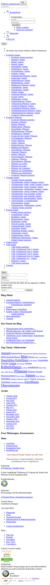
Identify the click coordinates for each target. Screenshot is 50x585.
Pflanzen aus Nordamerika (22, 171)
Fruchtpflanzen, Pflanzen (21, 138)
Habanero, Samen (18, 261)
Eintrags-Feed (11, 446)
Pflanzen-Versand (35, 372)
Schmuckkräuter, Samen (21, 226)
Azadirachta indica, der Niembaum (20, 340)
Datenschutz (11, 522)
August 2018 (11, 398)
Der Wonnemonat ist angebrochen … (21, 342)
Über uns (10, 535)
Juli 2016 (10, 426)
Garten (12, 363)
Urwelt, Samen (17, 97)
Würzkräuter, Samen (19, 233)
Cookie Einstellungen (15, 526)
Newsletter (10, 539)
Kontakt (9, 537)
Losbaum (24, 367)
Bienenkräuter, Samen (20, 219)
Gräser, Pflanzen (18, 140)
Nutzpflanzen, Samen (20, 90)
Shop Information (13, 316)
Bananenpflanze (17, 353)
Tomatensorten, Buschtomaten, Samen (26, 198)
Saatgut (23, 376)
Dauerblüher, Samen (19, 66)
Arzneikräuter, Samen (20, 214)
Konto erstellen (22, 27)
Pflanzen (20, 371)
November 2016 (12, 417)
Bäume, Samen (17, 62)
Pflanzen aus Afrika (19, 164)
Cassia (36, 357)
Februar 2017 (11, 410)
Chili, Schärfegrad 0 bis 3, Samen (24, 249)
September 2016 (12, 421)
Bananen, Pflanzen (19, 122)
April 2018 (10, 403)
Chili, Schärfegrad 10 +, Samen (24, 258)
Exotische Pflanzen (14, 117)
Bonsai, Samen (17, 64)
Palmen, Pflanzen (18, 154)
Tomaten (9, 318)
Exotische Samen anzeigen (22, 57)
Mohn (40, 367)
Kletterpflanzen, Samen (20, 80)
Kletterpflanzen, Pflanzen (21, 145)
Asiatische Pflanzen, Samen (22, 106)
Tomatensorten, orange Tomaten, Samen (27, 191)
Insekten (28, 363)
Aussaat (6, 353)
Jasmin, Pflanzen (18, 143)
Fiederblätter (43, 360)
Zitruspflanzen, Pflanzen (21, 161)
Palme (6, 372)
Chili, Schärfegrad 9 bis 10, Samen (25, 256)
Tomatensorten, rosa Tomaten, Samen (26, 194)
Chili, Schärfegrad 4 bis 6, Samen (24, 251)
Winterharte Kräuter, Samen (22, 231)
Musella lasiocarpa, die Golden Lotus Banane (24, 331)
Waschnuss (21, 382)
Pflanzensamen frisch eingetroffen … (21, 328)
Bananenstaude (27, 353)
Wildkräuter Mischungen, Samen (24, 238)
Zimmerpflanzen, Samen (21, 101)
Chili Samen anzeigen (20, 247)
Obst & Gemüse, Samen (21, 224)
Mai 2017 (10, 407)
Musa (44, 367)
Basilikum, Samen (18, 217)
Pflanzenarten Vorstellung (16, 309)
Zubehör (9, 265)
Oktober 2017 (11, 405)
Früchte (4, 363)
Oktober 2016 (11, 419)
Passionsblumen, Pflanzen (21, 157)
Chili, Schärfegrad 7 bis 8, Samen (24, 254)
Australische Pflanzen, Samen (23, 108)
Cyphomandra (43, 357)
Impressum (10, 512)
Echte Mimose (33, 360)
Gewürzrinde (20, 363)
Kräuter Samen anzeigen (21, 212)
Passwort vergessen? (24, 30)
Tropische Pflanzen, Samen (22, 94)
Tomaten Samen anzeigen (21, 180)
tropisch (14, 382)
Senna (37, 376)
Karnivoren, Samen (19, 78)
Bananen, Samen (18, 60)
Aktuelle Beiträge (13, 300)
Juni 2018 (10, 400)
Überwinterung (10, 385)
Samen (30, 375)
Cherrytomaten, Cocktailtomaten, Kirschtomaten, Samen (24, 202)
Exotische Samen (13, 55)
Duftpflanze (22, 360)
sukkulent (14, 379)
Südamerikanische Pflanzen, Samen (25, 113)
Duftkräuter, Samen (19, 221)
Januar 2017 (11, 412)
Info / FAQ (10, 542)
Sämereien (20, 379)
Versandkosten (35, 578)
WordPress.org (12, 450)
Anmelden (10, 443)
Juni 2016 (10, 428)
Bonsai (31, 357)
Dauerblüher (8, 360)
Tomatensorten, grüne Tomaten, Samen (27, 187)
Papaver (11, 372)
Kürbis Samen (12, 242)
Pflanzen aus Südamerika (21, 173)
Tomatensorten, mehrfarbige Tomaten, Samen (29, 189)
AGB (8, 515)
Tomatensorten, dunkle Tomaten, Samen (27, 182)
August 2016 (11, 424)
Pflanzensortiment (8, 376)
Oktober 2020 (11, 396)
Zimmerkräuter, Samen (20, 235)
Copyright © (11, 544)
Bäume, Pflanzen (18, 124)
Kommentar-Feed (13, 448)
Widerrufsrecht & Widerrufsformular (21, 519)
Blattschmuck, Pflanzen (20, 127)
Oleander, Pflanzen (19, 152)
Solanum (42, 376)
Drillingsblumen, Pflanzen (21, 131)
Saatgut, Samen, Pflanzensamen (19, 312)
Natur (2, 372)
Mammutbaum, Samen (20, 83)
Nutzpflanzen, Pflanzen (20, 150)
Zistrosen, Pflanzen (19, 159)
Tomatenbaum (41, 379)
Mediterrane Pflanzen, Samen (23, 85)
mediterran (33, 367)
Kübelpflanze (11, 367)
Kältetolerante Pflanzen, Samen (24, 76)
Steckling (5, 378)
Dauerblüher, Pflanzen (20, 129)
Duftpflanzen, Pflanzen (20, 134)
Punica (18, 376)
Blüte (24, 356)
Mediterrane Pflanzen (20, 147)
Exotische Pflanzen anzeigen (22, 120)
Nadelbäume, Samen (19, 87)
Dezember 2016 (12, 414)
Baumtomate (42, 353)
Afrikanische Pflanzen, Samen (23, 103)
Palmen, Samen (17, 92)
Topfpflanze (6, 382)
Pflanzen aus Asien (19, 166)
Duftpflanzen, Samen (19, 69)
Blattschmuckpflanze (10, 357)
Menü (4, 44)
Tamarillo (26, 379)
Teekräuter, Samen (18, 228)
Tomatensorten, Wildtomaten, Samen (26, 205)
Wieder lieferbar (17, 314)
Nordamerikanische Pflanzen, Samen (26, 110)
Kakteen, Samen (18, 73)
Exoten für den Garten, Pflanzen (24, 136)
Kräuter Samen (12, 210)
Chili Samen (11, 245)
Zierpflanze (31, 381)
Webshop (20, 580)
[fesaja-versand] (10, 4)
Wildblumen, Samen (19, 99)
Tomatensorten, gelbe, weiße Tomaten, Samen (30, 184)
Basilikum (35, 353)
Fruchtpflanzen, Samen (20, 71)
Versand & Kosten (13, 517)
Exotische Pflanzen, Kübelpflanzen (20, 302)
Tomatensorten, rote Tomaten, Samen (26, 196)
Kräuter (9, 307)
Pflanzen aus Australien (20, 168)
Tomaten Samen (12, 177)
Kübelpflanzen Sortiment (21, 305)
